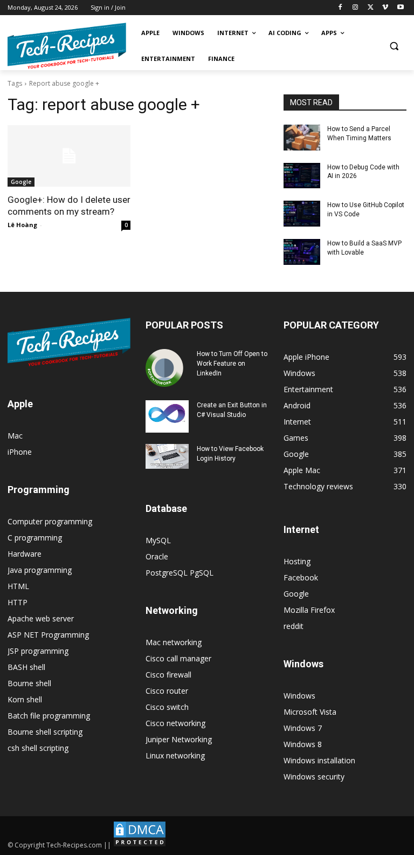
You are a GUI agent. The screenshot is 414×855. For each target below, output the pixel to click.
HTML (18, 586)
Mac (15, 435)
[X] (370, 8)
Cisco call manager (178, 658)
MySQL (158, 540)
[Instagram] (355, 8)
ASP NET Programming (48, 635)
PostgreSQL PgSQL (179, 572)
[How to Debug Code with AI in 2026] (302, 176)
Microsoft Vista (310, 712)
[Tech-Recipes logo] (67, 46)
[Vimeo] (385, 8)
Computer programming (50, 521)
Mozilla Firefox (309, 610)
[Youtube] (400, 8)
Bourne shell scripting (45, 732)
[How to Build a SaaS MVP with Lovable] (302, 252)
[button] (393, 46)
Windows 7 (303, 728)
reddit (293, 626)
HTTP (17, 602)
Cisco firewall (168, 674)
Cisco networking (175, 723)
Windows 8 (303, 744)
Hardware (25, 554)
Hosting (297, 561)
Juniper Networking (179, 739)
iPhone (20, 452)
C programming (35, 537)
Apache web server (41, 618)
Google (21, 182)
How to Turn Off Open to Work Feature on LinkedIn (232, 363)
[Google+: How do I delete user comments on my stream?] (69, 156)
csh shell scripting (38, 748)
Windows (299, 695)
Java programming (40, 570)
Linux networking (175, 755)
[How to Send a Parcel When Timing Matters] (302, 138)
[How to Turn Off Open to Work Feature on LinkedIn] (167, 368)
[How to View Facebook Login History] (167, 456)
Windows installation (319, 760)
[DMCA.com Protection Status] (140, 845)
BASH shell (26, 667)
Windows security (314, 776)
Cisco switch (167, 707)
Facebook (301, 577)
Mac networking (174, 642)
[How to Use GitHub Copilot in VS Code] (302, 214)
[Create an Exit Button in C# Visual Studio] (167, 416)
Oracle (157, 556)
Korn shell (25, 699)
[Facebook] (340, 8)
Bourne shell (29, 683)
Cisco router (167, 691)
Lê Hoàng (22, 225)
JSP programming (38, 651)
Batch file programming (49, 715)
